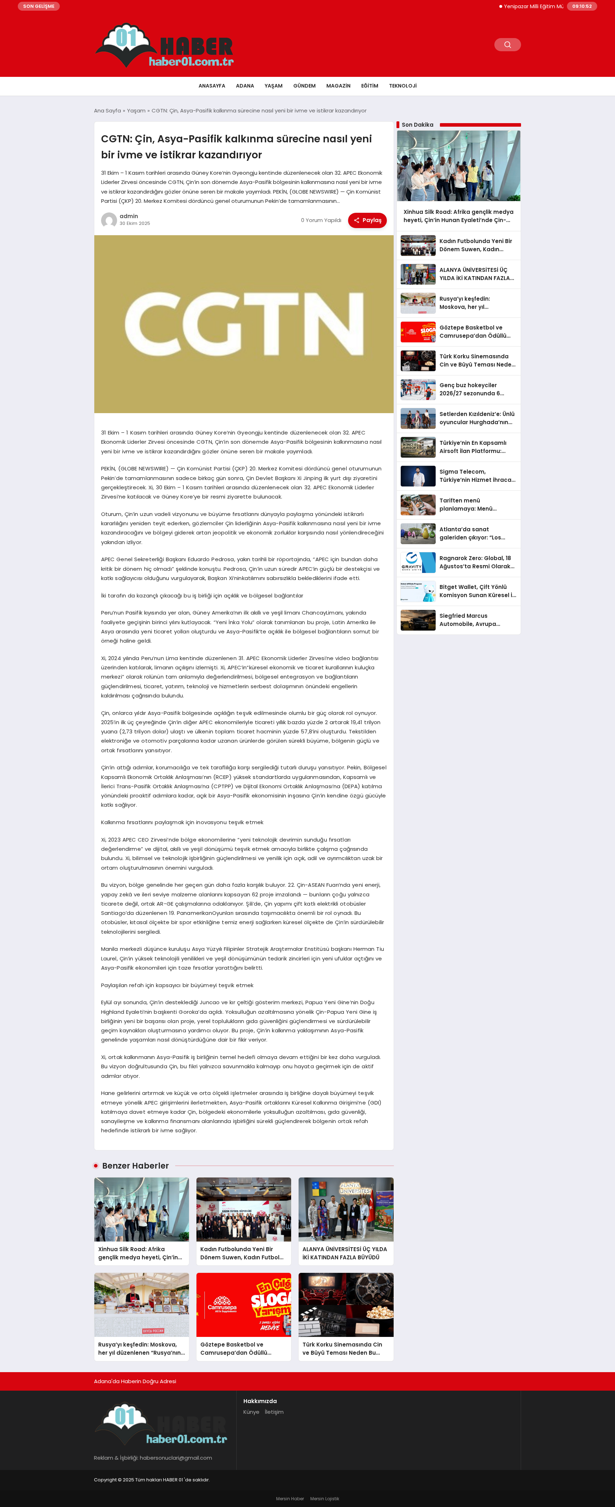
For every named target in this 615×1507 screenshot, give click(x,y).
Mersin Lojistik (324, 1499)
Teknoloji (403, 85)
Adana (245, 85)
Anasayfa (212, 85)
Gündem (304, 85)
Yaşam (274, 85)
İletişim (274, 1412)
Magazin (338, 85)
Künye (251, 1412)
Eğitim (369, 85)
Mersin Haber (290, 1499)
